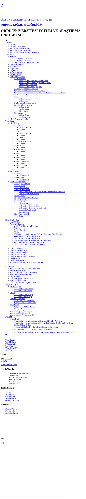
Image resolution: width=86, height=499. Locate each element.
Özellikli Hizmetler (12, 400)
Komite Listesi (24, 109)
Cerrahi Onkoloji (20, 149)
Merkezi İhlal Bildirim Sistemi (20, 274)
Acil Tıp (17, 125)
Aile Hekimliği (19, 137)
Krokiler (13, 56)
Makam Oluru (24, 107)
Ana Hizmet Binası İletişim (23, 289)
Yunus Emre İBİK (11, 348)
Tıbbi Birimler (10, 121)
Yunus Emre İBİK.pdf (9, 365)
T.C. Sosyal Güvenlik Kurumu (16, 377)
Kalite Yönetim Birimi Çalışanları (30, 87)
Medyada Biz (14, 319)
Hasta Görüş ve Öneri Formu (24, 301)
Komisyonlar (19, 113)
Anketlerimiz (14, 305)
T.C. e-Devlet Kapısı (12, 383)
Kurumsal (8, 54)
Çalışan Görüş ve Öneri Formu (25, 303)
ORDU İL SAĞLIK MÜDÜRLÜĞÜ (21, 24)
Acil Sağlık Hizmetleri (22, 184)
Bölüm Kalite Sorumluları (28, 85)
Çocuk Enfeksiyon (21, 165)
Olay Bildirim (15, 276)
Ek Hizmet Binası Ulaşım (23, 297)
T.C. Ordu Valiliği (11, 375)
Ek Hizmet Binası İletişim (23, 291)
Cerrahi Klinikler (11, 396)
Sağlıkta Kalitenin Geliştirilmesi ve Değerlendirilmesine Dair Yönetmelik (40, 93)
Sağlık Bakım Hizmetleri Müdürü (21, 50)
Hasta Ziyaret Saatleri (17, 260)
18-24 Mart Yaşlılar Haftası (28, 204)
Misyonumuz (14, 67)
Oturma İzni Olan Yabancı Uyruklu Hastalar (29, 242)
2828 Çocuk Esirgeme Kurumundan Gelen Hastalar (32, 240)
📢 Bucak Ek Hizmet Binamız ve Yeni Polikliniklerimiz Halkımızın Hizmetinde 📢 (43, 332)
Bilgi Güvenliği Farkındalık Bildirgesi (23, 272)
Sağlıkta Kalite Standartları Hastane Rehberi (29, 91)
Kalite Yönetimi (20, 79)
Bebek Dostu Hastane (22, 190)
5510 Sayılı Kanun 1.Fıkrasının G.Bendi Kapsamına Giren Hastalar (38, 234)
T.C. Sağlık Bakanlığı (13, 379)
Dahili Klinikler (10, 394)
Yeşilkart (17, 232)
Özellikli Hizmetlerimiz (18, 182)
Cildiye (16, 153)
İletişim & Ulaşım (11, 285)
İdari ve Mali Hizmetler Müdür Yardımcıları (25, 52)
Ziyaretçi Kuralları (16, 248)
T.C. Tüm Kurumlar (12, 381)
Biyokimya (18, 174)
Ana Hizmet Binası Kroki (23, 58)
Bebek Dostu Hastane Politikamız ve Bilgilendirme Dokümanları (42, 192)
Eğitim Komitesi (24, 99)
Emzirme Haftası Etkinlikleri (29, 194)
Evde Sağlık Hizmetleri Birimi (29, 206)
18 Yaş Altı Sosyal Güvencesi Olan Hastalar (29, 244)
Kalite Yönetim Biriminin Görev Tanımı (28, 95)
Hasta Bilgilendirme (12, 220)
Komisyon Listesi (25, 117)
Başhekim (13, 44)
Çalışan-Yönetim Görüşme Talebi (22, 315)
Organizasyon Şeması (17, 65)
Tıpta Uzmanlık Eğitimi (18, 281)
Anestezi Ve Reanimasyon (23, 141)
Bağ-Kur (17, 228)
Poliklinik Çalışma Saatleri (19, 250)
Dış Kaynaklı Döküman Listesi (25, 103)
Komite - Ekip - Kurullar (23, 105)
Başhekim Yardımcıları (18, 46)
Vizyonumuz (14, 69)
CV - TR (8, 350)
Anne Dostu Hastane (21, 188)
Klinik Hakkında (25, 127)
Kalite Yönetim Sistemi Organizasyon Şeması (35, 83)
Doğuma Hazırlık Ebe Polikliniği (26, 198)
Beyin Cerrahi (19, 145)
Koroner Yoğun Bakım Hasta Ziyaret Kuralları (26, 262)
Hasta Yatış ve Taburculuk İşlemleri (22, 256)
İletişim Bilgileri (15, 287)
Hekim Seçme (15, 258)
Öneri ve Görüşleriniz (17, 299)
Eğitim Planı (23, 101)
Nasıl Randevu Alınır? (18, 254)
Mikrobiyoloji (19, 178)
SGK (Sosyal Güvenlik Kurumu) (26, 226)
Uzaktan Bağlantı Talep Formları (21, 279)
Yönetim (8, 42)
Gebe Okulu (18, 216)
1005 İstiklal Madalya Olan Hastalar (27, 238)
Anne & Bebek (19, 186)
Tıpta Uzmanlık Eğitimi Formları (26, 283)
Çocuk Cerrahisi (20, 157)
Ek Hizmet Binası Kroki (22, 60)
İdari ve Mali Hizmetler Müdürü (21, 48)
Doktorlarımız (24, 129)
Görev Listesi (23, 111)
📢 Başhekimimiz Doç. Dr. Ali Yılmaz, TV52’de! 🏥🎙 (33, 329)
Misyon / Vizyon (11, 409)
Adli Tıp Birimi (19, 131)
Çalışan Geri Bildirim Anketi (24, 307)
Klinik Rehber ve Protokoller (20, 119)
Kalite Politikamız (16, 73)
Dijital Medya (10, 317)
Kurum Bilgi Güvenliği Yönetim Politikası (25, 268)
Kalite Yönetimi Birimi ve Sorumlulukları (33, 81)
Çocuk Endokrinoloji (21, 161)
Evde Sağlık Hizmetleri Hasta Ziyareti (32, 208)
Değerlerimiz (14, 71)
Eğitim (16, 97)
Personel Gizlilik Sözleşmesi (20, 270)
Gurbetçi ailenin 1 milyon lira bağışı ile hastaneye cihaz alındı (36, 327)
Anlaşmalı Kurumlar (17, 224)
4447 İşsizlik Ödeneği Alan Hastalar (27, 236)
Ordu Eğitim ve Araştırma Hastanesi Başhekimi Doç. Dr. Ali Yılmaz (38, 321)
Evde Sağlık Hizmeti (21, 202)
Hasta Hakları (15, 222)
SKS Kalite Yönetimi (17, 77)
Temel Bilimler (15, 172)
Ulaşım (12, 293)
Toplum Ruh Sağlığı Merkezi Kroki (27, 62)
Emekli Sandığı (19, 230)
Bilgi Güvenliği (10, 266)
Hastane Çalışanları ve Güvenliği (26, 89)
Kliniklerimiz (14, 123)
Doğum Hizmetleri (21, 200)
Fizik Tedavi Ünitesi (21, 214)
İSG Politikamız (15, 75)
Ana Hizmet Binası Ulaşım (23, 295)
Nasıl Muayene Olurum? (18, 252)
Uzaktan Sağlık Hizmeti (27, 210)
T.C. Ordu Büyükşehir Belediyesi (17, 373)
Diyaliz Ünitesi (19, 196)
